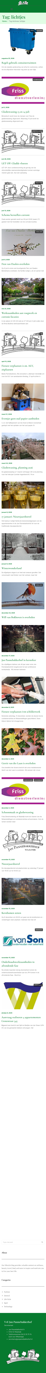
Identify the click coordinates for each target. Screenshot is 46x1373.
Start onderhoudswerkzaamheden (19, 1121)
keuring (35, 1190)
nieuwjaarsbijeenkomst (35, 831)
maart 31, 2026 (7, 414)
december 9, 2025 (8, 707)
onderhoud (39, 182)
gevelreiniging (19, 1089)
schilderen (39, 679)
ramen (40, 1342)
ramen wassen (28, 780)
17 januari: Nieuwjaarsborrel (16, 516)
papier (40, 1293)
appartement (38, 985)
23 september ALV (11, 1070)
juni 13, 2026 (6, 210)
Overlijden (39, 231)
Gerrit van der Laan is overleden (19, 763)
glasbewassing (37, 79)
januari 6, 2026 (7, 512)
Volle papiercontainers (13, 1325)
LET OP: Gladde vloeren (15, 163)
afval (32, 30)
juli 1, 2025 (5, 1321)
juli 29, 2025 (6, 1169)
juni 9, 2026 (6, 259)
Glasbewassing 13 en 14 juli (15, 111)
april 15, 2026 (6, 361)
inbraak (32, 1141)
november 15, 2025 (8, 859)
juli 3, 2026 (5, 107)
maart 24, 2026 (7, 463)
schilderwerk (38, 1089)
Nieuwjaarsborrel (11, 863)
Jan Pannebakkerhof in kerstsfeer (19, 660)
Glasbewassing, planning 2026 (17, 467)
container (39, 30)
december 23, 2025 (8, 613)
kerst (40, 627)
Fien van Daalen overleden (16, 264)
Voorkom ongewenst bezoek (16, 1173)
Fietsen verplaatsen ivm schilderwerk (21, 711)
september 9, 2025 (8, 1066)
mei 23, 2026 (6, 308)
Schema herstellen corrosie (16, 215)
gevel (21, 1241)
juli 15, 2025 (6, 1218)
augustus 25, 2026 (8, 58)
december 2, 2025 (8, 759)
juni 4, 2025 (6, 1370)
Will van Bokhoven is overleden (18, 617)
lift (41, 1190)
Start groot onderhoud (13, 1273)
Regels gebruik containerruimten (19, 62)
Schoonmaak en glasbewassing (17, 812)
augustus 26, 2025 (8, 1117)
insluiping (39, 1141)
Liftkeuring (8, 1222)
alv (41, 333)
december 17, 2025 (8, 656)
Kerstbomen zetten (11, 913)
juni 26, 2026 (6, 159)
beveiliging (24, 1141)
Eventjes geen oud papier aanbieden (20, 418)
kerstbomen (38, 880)
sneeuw (40, 536)
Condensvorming (37, 131)
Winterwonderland (12, 568)
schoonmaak (38, 780)
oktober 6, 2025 (7, 1013)
